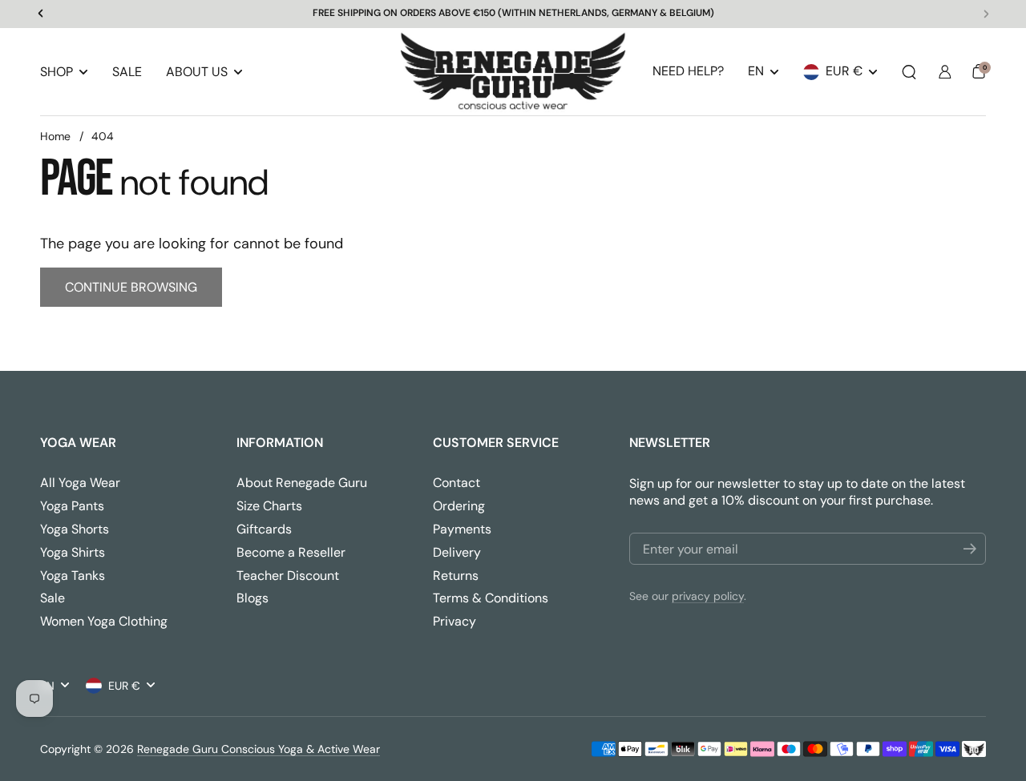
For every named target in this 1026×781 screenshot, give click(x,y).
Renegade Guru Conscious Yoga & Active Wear (258, 749)
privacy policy (708, 596)
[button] (909, 72)
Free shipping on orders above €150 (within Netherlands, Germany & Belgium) (513, 13)
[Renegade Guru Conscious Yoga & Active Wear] (513, 72)
